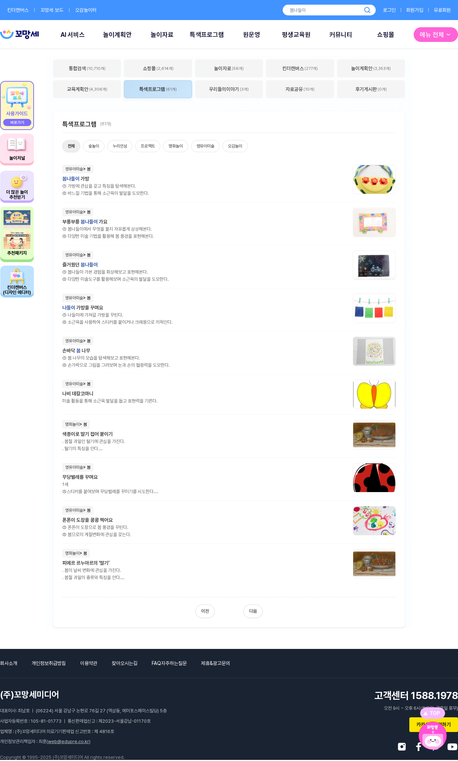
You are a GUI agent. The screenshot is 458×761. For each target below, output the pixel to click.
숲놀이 (93, 146)
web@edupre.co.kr (68, 741)
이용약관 (88, 663)
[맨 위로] (432, 713)
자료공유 (300, 89)
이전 (205, 611)
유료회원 (442, 10)
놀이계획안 (117, 34)
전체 (71, 146)
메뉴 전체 (432, 34)
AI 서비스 (72, 34)
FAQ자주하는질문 (169, 663)
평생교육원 (296, 34)
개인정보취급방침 (48, 663)
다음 (253, 611)
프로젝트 (148, 146)
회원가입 (414, 10)
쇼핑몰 (385, 34)
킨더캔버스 (18, 10)
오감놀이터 (86, 10)
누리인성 (120, 146)
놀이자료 (162, 34)
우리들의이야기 (229, 89)
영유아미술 (205, 146)
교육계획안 (87, 89)
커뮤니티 (341, 34)
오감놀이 (235, 146)
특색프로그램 (207, 34)
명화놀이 (176, 146)
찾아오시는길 (124, 663)
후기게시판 (371, 89)
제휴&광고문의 (215, 663)
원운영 (251, 34)
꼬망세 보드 (51, 10)
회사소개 (8, 663)
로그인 (389, 10)
